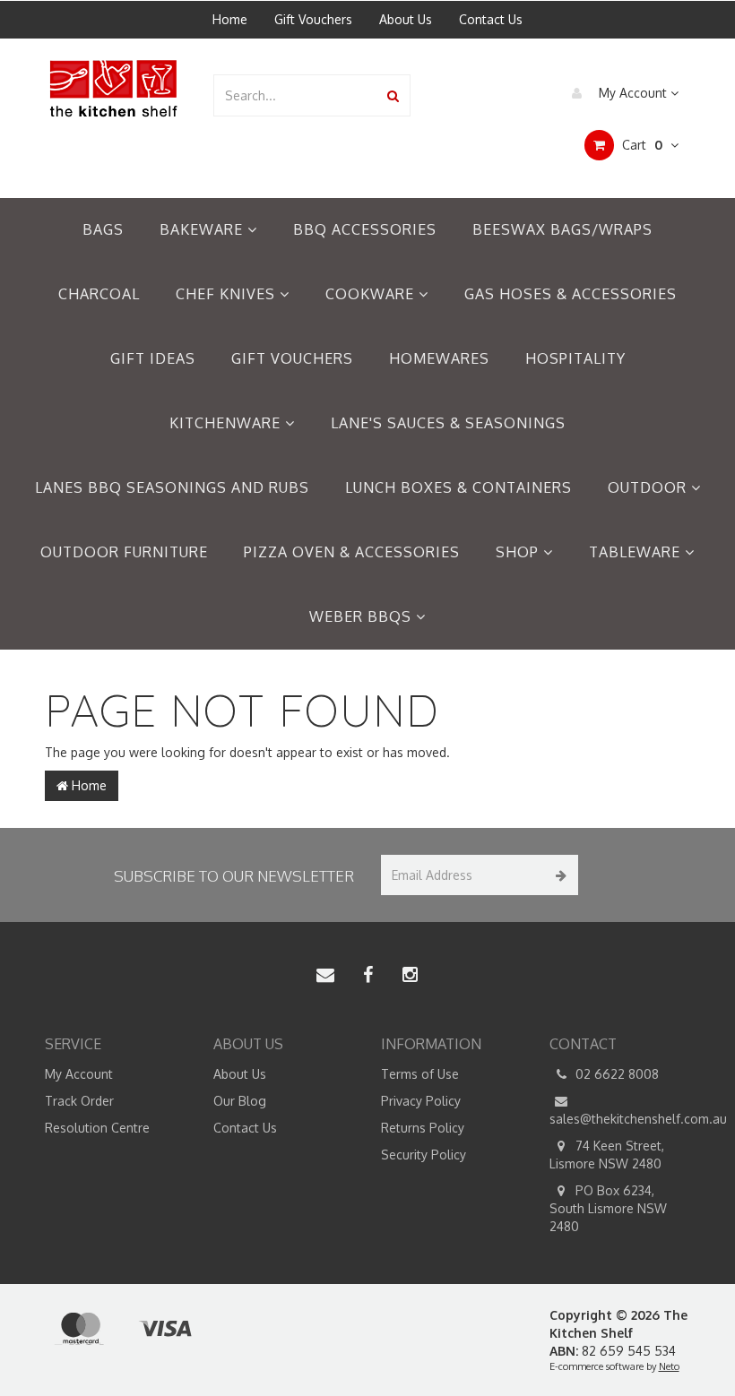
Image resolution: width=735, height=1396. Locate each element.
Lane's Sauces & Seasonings (448, 423)
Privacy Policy (421, 1100)
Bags (103, 229)
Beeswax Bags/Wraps (562, 229)
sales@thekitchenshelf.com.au (620, 1118)
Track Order (79, 1100)
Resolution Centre (97, 1127)
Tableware (637, 552)
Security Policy (423, 1154)
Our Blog (239, 1100)
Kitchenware (227, 423)
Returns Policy (422, 1127)
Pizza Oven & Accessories (352, 552)
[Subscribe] (558, 875)
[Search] (393, 95)
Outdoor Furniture (124, 552)
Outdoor (649, 487)
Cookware (372, 294)
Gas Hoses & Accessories (570, 294)
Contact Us (491, 19)
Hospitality (575, 358)
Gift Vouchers (313, 19)
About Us (405, 19)
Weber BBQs (362, 616)
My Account (632, 92)
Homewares (439, 358)
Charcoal (99, 294)
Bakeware (203, 229)
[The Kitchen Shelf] (115, 87)
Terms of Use (420, 1073)
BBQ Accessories (365, 229)
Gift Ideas (152, 358)
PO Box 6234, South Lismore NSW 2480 (608, 1208)
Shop (519, 552)
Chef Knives (228, 294)
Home (229, 19)
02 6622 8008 (615, 1073)
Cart (640, 144)
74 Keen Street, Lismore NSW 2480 (606, 1154)
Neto (669, 1366)
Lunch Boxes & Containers (458, 487)
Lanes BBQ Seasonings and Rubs (172, 487)
